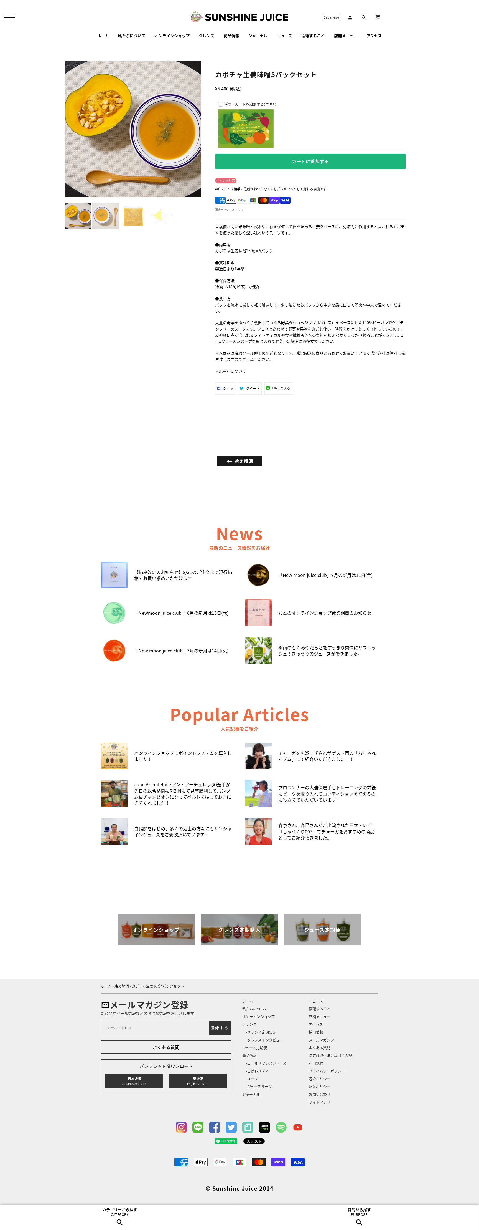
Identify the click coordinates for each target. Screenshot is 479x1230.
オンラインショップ (172, 35)
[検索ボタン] (364, 17)
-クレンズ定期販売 (261, 1032)
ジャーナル (257, 35)
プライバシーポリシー (327, 1071)
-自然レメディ (257, 1071)
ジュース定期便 (254, 1047)
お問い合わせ (319, 1094)
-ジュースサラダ (259, 1086)
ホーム (103, 35)
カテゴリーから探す (119, 1212)
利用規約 (316, 1063)
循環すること (313, 35)
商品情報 (231, 35)
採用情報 (316, 1032)
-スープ (252, 1078)
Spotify (281, 1127)
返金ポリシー (319, 1078)
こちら (239, 210)
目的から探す (359, 1212)
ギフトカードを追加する (250, 104)
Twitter (231, 1127)
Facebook (214, 1127)
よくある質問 (166, 1047)
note (247, 1127)
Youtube (297, 1127)
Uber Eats (264, 1127)
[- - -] (9, 17)
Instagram (181, 1127)
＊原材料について (230, 371)
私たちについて (131, 35)
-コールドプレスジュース (266, 1063)
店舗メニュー (345, 35)
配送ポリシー (319, 1086)
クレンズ (206, 35)
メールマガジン (321, 1040)
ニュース (284, 35)
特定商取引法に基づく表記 (330, 1055)
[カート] (378, 17)
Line (197, 1127)
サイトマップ (319, 1102)
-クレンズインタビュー (264, 1040)
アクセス (374, 35)
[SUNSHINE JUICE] (246, 17)
